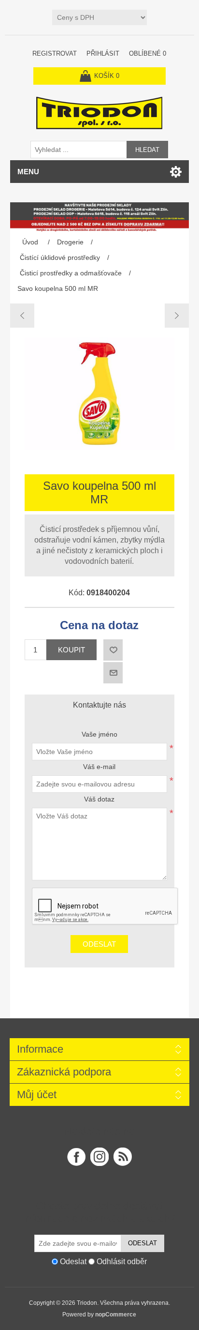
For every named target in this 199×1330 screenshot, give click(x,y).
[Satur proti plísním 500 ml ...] (22, 315)
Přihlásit (102, 53)
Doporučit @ (113, 672)
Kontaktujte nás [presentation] (99, 705)
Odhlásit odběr (122, 1261)
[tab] (100, 705)
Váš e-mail (99, 767)
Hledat (147, 149)
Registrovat (54, 53)
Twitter (99, 1157)
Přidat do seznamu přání (113, 650)
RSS (123, 1157)
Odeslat (99, 944)
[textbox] (78, 149)
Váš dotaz (99, 799)
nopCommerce (115, 1314)
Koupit (71, 650)
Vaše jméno (99, 734)
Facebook (76, 1157)
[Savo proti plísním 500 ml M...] (176, 315)
